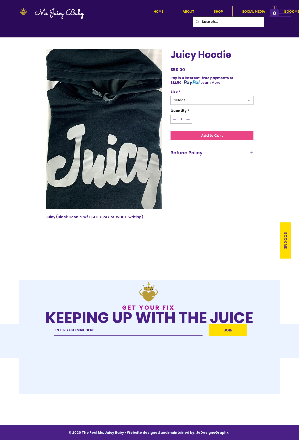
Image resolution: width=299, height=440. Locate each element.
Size (175, 92)
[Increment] (188, 119)
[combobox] (212, 100)
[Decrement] (174, 119)
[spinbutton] (181, 119)
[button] (274, 11)
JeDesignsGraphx (212, 432)
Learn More (211, 82)
